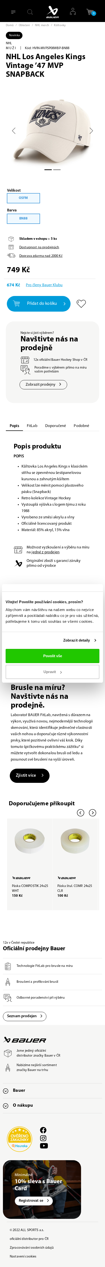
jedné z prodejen (46, 552)
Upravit (49, 672)
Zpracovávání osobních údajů (32, 1248)
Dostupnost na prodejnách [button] (39, 247)
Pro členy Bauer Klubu (44, 285)
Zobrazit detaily (76, 640)
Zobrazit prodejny (40, 385)
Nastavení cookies (23, 1256)
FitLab (32, 426)
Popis (14, 426)
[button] (90, 14)
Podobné (81, 426)
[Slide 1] (57, 170)
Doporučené (55, 426)
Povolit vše (52, 656)
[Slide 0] (48, 170)
